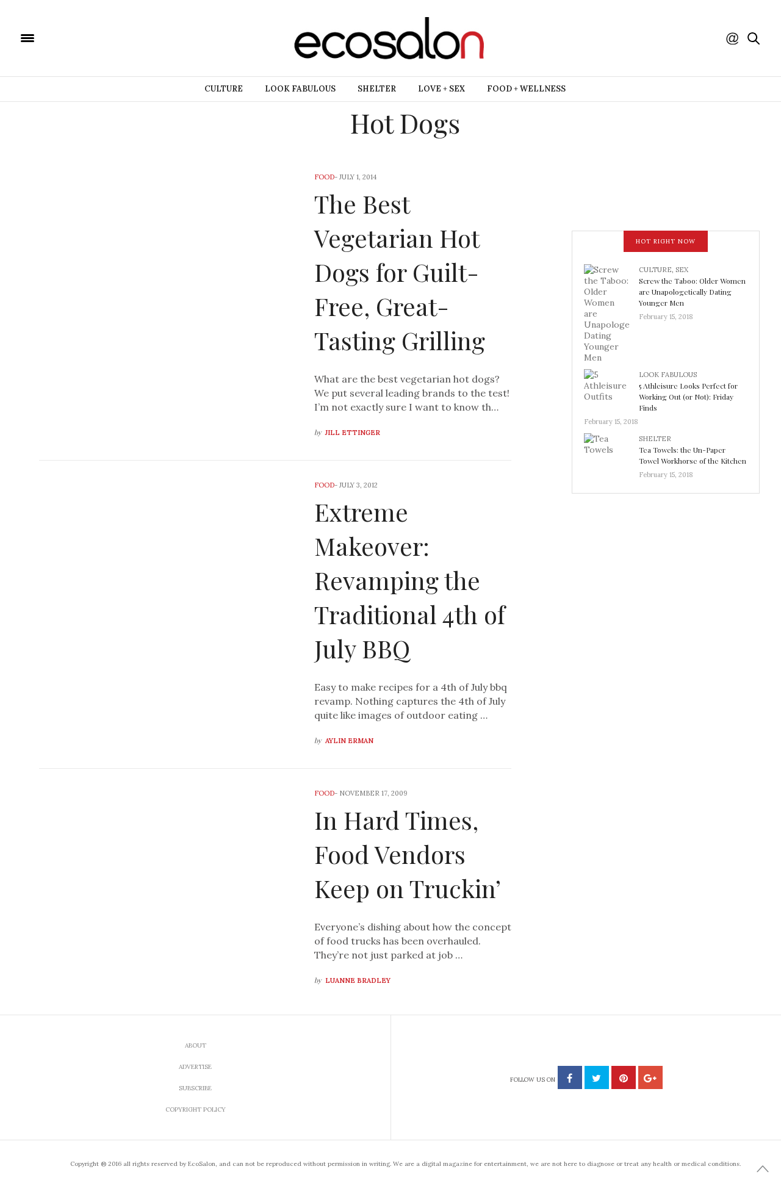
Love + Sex (441, 89)
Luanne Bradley (357, 980)
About (195, 1045)
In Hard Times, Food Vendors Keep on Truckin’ (407, 854)
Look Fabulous (300, 89)
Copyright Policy (195, 1109)
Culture (223, 89)
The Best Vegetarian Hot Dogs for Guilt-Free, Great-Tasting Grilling (399, 271)
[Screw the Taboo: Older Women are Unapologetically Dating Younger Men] (611, 312)
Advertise (195, 1067)
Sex (681, 269)
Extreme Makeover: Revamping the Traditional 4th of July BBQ (409, 579)
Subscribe (195, 1088)
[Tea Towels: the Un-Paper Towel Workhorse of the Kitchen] (611, 452)
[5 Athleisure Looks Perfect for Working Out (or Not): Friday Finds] (611, 388)
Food (324, 177)
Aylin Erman (349, 740)
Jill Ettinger (352, 432)
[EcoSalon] (100, 37)
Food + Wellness (526, 89)
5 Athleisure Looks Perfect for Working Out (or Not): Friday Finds (688, 396)
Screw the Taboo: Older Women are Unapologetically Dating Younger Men (692, 291)
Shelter (377, 89)
